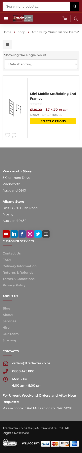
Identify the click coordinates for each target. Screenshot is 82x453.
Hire (6, 327)
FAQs (7, 260)
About (8, 315)
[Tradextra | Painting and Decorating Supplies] (23, 18)
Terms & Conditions (18, 279)
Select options (53, 121)
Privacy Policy (14, 285)
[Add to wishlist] (7, 135)
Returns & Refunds (18, 272)
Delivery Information (20, 266)
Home (7, 32)
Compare (14, 135)
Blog (6, 308)
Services (9, 321)
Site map (10, 340)
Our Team (11, 334)
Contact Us (12, 253)
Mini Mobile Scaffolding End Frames (53, 96)
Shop (21, 32)
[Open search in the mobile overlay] (41, 6)
